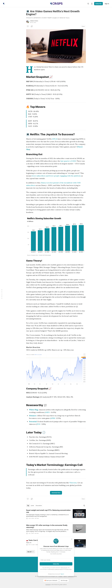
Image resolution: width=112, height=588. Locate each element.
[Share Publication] (91, 3)
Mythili (37, 518)
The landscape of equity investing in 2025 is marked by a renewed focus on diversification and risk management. (47, 515)
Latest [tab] (32, 505)
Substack (47, 584)
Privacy (60, 576)
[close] (71, 539)
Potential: (33, 421)
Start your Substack (51, 580)
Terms (65, 576)
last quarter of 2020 (68, 161)
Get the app (64, 580)
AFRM (53, 418)
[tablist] (34, 505)
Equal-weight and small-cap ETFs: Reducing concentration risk (48, 511)
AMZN (47, 412)
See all (29, 551)
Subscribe (98, 3)
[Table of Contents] (2, 294)
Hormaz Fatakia (34, 20)
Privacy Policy (68, 569)
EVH (38, 424)
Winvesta (73, 483)
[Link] (24, 77)
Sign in (107, 3)
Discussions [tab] (39, 505)
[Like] (27, 26)
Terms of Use (64, 567)
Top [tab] (28, 505)
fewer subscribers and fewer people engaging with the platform (56, 176)
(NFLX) (54, 139)
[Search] (88, 3)
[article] (56, 515)
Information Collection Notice (55, 569)
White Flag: (33, 410)
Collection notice (72, 576)
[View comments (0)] (42, 520)
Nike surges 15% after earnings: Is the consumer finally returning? (46, 526)
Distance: (33, 416)
